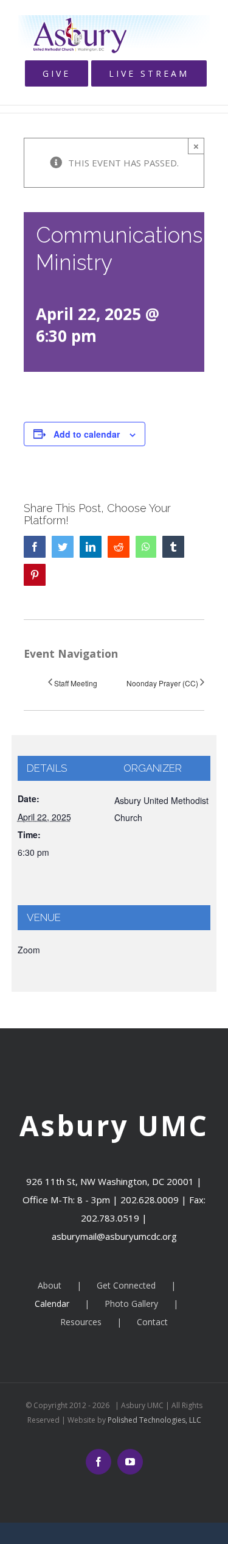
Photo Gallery (131, 1303)
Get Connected (126, 1285)
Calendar (52, 1303)
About (49, 1285)
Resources (81, 1322)
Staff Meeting (75, 683)
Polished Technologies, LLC (153, 1420)
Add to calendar (87, 434)
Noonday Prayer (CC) (162, 683)
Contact (152, 1322)
